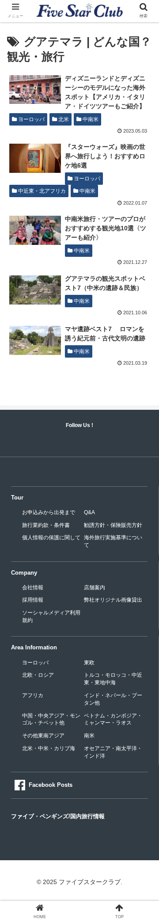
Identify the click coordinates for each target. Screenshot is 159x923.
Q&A (89, 512)
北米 (63, 119)
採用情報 (32, 600)
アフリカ (32, 695)
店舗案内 (94, 587)
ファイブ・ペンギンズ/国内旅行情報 (58, 816)
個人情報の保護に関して (51, 537)
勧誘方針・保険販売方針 (113, 525)
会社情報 (32, 587)
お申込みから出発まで (48, 512)
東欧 (89, 663)
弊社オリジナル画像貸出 (113, 600)
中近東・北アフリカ (41, 191)
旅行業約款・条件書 (46, 525)
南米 (89, 735)
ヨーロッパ (31, 119)
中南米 (89, 119)
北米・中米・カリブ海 (48, 748)
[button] (142, 780)
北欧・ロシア (38, 675)
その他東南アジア (43, 735)
